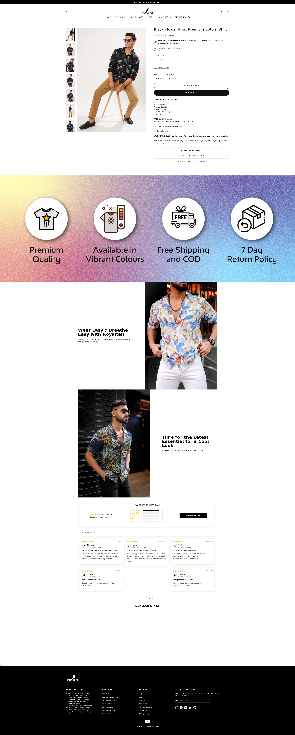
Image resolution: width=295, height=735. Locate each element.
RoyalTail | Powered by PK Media (147, 726)
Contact (142, 700)
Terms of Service (108, 710)
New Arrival (120, 17)
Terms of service (108, 700)
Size (156, 74)
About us (105, 694)
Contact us (165, 17)
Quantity (159, 56)
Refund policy (107, 714)
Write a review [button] (193, 516)
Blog (140, 697)
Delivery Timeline (191, 150)
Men (151, 17)
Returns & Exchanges (110, 697)
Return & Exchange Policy (192, 155)
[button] (159, 35)
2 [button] (146, 598)
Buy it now (191, 93)
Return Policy (182, 17)
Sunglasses (137, 17)
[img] (87, 542)
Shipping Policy (108, 707)
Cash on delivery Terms (191, 161)
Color (170, 74)
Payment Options (108, 704)
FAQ (140, 694)
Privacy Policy (144, 714)
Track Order (143, 710)
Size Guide (163, 67)
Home (108, 17)
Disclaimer (143, 704)
